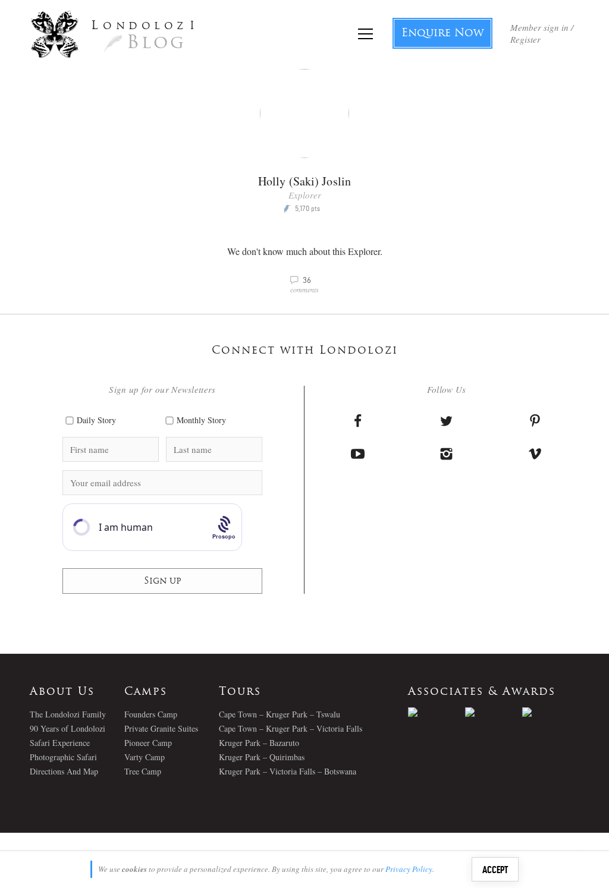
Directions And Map (64, 771)
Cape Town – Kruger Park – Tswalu (279, 714)
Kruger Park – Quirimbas (261, 757)
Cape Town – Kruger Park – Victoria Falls (290, 728)
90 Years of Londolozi (67, 728)
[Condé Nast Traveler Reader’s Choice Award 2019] (436, 712)
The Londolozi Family (68, 714)
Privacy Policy (408, 869)
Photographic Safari (63, 757)
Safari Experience (60, 742)
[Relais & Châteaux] (550, 712)
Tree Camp (142, 771)
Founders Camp (150, 714)
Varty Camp (144, 757)
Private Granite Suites (161, 728)
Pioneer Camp (148, 742)
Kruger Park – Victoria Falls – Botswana (287, 771)
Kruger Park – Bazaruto (259, 742)
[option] (436, 712)
